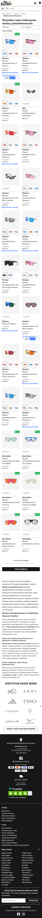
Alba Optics (6, 456)
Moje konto (6, 811)
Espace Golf (6, 863)
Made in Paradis (7, 880)
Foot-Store (5, 865)
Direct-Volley (6, 860)
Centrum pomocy (8, 813)
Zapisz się (33, 900)
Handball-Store (7, 872)
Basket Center (7, 853)
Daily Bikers (6, 855)
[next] (40, 706)
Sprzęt (23, 14)
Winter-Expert (27, 882)
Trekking (16, 14)
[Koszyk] (40, 3)
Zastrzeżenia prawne (9, 838)
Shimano (5, 58)
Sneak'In (25, 865)
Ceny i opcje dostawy (9, 842)
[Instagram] (23, 914)
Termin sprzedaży (8, 833)
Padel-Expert (26, 853)
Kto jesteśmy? (7, 828)
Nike (24, 108)
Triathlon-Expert (27, 875)
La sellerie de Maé (8, 877)
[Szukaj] (7, 8)
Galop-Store (6, 867)
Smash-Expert (27, 863)
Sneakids (25, 867)
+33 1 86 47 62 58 (21, 753)
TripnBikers (26, 877)
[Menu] (2, 8)
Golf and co (6, 870)
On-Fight (5, 885)
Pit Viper (5, 280)
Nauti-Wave (6, 882)
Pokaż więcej (21, 569)
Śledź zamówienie (8, 816)
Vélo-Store (25, 880)
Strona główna (6, 14)
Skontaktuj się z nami (21, 746)
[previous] (1, 706)
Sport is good (26, 870)
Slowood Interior (28, 860)
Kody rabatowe (7, 820)
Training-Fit (26, 872)
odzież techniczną (12, 658)
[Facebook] (18, 914)
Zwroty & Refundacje (9, 835)
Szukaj (11, 8)
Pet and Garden (27, 858)
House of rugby (7, 875)
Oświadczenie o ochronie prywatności (15, 845)
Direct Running (7, 858)
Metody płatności (8, 840)
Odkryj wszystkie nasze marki (21, 729)
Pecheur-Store (27, 855)
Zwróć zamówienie (21, 784)
